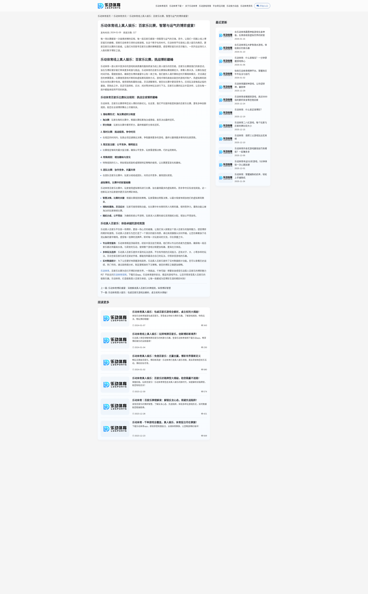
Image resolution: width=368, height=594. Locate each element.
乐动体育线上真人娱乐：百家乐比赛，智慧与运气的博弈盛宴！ (159, 16)
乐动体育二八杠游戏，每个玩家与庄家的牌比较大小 (251, 124)
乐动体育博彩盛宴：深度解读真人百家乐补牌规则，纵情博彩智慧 (139, 288)
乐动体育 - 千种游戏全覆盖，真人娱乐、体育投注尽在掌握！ (165, 422)
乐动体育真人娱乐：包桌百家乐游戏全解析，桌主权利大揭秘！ (138, 292)
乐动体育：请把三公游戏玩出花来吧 (251, 137)
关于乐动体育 (191, 6)
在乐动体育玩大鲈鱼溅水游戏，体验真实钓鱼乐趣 (251, 46)
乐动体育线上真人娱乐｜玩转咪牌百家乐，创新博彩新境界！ (165, 334)
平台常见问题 (219, 6)
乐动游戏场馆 (205, 6)
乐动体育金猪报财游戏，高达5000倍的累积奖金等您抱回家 (251, 98)
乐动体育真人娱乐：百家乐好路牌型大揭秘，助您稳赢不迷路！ (166, 378)
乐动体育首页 (162, 6)
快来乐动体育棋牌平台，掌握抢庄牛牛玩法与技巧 (251, 72)
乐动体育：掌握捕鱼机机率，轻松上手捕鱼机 (251, 176)
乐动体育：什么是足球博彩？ (249, 109)
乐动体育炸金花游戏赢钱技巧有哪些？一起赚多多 (251, 150)
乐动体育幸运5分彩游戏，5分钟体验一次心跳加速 (251, 163)
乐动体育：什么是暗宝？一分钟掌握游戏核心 (251, 59)
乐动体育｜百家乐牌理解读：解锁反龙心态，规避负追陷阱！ (165, 400)
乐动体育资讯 (246, 6)
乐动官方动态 (233, 6)
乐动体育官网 (120, 274)
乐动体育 (105, 271)
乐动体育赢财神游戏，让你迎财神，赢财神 (250, 85)
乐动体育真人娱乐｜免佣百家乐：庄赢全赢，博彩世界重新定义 (166, 356)
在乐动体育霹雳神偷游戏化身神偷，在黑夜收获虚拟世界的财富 (250, 33)
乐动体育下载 (175, 6)
